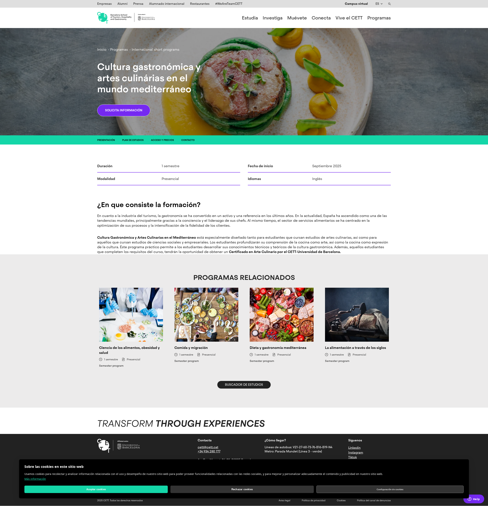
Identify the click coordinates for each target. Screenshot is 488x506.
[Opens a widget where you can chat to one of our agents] (473, 499)
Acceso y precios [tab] (162, 140)
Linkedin (354, 448)
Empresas (104, 4)
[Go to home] (126, 18)
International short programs (155, 49)
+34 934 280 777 (209, 451)
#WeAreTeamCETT (228, 4)
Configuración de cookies (390, 489)
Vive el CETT (349, 18)
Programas (379, 18)
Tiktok (352, 457)
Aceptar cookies (96, 489)
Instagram (355, 453)
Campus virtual (356, 4)
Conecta (321, 18)
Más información (35, 479)
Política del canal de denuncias (374, 500)
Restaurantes (199, 4)
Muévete (297, 18)
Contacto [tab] (188, 140)
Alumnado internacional (166, 4)
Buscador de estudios (244, 385)
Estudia (250, 18)
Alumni (122, 4)
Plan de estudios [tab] (133, 140)
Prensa (138, 4)
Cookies (341, 500)
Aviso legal (284, 500)
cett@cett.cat (208, 447)
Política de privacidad (313, 500)
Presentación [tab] (106, 140)
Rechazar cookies (242, 489)
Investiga (273, 18)
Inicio (101, 49)
